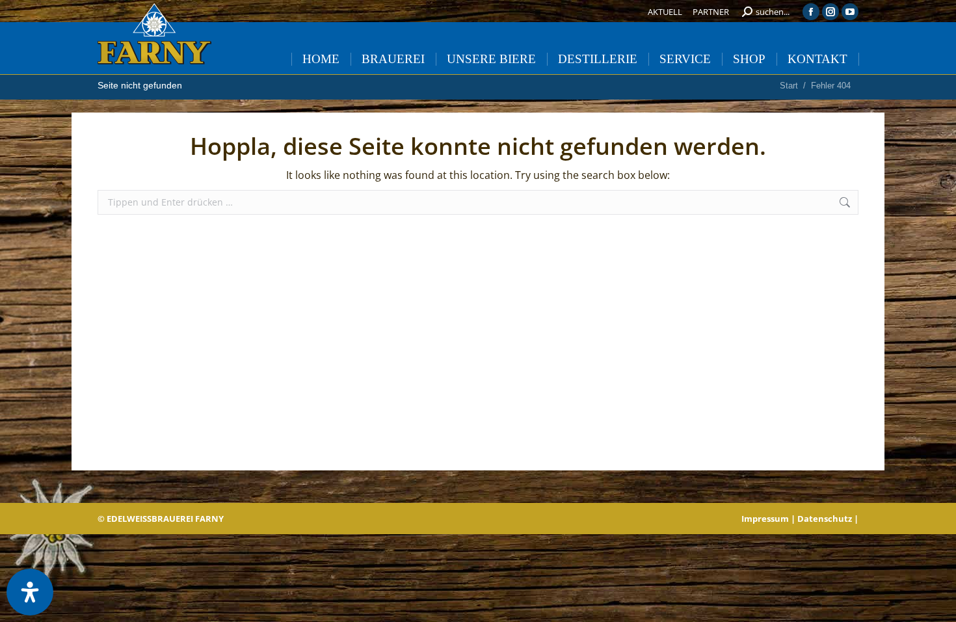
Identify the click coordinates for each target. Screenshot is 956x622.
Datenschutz (824, 518)
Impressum (765, 518)
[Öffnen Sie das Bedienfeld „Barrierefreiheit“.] (30, 592)
